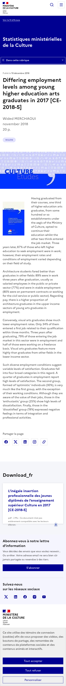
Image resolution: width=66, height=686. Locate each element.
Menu (61, 4)
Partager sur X (15, 441)
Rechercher (51, 4)
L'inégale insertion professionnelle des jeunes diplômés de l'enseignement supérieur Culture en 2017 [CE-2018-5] (31, 500)
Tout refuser (33, 670)
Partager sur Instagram (34, 441)
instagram (34, 596)
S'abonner (33, 568)
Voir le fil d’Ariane (11, 20)
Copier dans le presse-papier (44, 441)
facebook (25, 596)
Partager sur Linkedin (25, 441)
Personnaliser (33, 680)
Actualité (9, 140)
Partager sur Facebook (6, 441)
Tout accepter (33, 661)
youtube (44, 596)
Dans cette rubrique (17, 60)
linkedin (15, 596)
